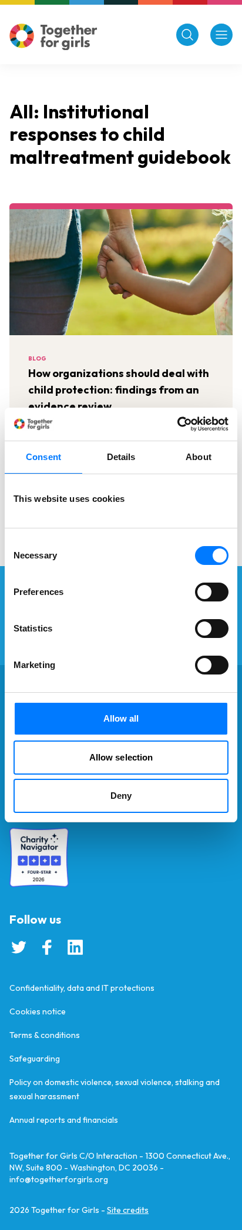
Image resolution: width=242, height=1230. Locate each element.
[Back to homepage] (53, 37)
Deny (121, 796)
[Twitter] (18, 947)
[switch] (211, 592)
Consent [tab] (43, 457)
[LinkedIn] (75, 947)
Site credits (128, 1210)
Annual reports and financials (63, 1120)
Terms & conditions (44, 1035)
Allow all (121, 718)
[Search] (187, 35)
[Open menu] (221, 35)
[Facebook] (47, 947)
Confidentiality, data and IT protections (81, 988)
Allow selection (121, 757)
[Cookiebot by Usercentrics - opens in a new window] (177, 424)
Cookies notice (37, 1011)
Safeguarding (34, 1058)
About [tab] (198, 457)
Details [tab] (121, 457)
